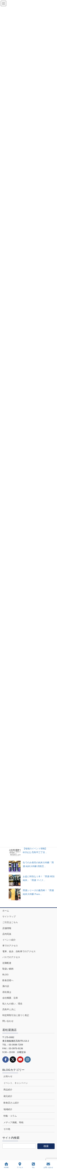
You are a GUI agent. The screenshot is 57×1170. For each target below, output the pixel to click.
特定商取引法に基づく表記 (15, 1015)
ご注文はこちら (10, 922)
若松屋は (6, 992)
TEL (33, 1167)
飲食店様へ (7, 980)
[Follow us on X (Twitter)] (13, 1059)
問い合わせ (7, 1021)
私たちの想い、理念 (12, 1003)
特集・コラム (10, 1116)
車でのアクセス (10, 945)
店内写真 (6, 934)
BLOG (5, 974)
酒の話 (5, 986)
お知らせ (7, 1076)
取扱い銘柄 (7, 968)
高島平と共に (9, 1009)
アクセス (20, 1167)
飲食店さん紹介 (11, 1102)
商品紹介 (7, 1089)
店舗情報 (6, 928)
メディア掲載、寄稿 (13, 1122)
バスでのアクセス (11, 957)
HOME (6, 1167)
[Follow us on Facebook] (5, 1059)
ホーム (5, 910)
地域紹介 (7, 1109)
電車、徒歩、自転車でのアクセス (19, 951)
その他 (6, 1129)
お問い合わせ (48, 1167)
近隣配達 (6, 963)
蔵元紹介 (7, 1096)
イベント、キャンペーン (15, 1083)
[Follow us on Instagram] (27, 1059)
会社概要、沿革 (10, 998)
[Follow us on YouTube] (20, 1059)
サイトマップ (9, 916)
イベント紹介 (9, 940)
